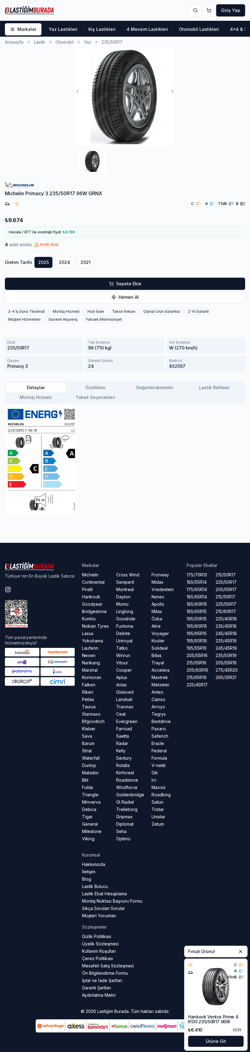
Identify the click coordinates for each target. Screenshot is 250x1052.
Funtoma (124, 626)
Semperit (125, 582)
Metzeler (161, 684)
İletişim (88, 871)
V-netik (159, 765)
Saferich (160, 736)
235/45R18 (226, 626)
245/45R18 (226, 633)
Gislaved (125, 692)
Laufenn (90, 648)
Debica (89, 809)
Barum (88, 743)
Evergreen (127, 721)
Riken (87, 692)
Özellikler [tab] (95, 387)
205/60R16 (197, 670)
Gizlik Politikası (96, 936)
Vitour (122, 662)
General (90, 824)
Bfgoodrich (93, 721)
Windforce (127, 787)
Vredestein (163, 589)
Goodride (125, 618)
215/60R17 (226, 611)
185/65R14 (197, 596)
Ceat (121, 714)
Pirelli (87, 589)
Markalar (26, 29)
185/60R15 (197, 604)
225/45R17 (197, 684)
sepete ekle (128, 283)
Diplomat (125, 824)
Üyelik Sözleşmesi (100, 943)
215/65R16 (197, 677)
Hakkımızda (93, 864)
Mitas (157, 611)
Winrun (123, 655)
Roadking (161, 794)
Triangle (90, 794)
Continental (93, 582)
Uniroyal (124, 640)
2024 (64, 262)
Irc (154, 780)
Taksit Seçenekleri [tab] (95, 397)
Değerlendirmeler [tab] (154, 387)
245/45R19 (226, 648)
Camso (158, 699)
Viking (88, 838)
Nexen (88, 655)
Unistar (158, 816)
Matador (90, 772)
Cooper (124, 670)
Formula (159, 758)
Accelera (161, 670)
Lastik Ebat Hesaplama (104, 893)
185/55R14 (197, 582)
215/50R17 (226, 574)
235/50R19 (226, 655)
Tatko (122, 648)
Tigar (87, 816)
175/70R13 (197, 574)
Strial (87, 750)
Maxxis (159, 787)
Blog (86, 879)
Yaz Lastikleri (63, 29)
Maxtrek (160, 677)
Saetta (122, 736)
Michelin (90, 574)
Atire (156, 626)
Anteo (157, 692)
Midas (157, 582)
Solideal (160, 648)
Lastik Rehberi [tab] (214, 387)
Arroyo (158, 706)
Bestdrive (161, 721)
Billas (157, 655)
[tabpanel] (125, 459)
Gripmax (124, 816)
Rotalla (123, 765)
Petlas (88, 699)
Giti (155, 772)
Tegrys (159, 714)
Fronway (160, 574)
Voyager (160, 633)
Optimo (123, 838)
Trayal (158, 662)
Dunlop (89, 765)
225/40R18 (226, 618)
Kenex (158, 596)
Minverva (91, 802)
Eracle (158, 743)
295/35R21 (226, 677)
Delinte (123, 633)
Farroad (124, 728)
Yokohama (92, 640)
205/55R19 (226, 662)
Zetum (158, 824)
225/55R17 (226, 604)
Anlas (121, 684)
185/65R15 (197, 611)
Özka (157, 618)
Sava (87, 736)
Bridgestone (94, 611)
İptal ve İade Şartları (102, 980)
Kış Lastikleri (102, 29)
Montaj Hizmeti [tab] (36, 397)
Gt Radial (125, 802)
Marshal (90, 670)
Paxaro (159, 728)
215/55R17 (225, 596)
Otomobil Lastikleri (199, 29)
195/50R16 (197, 640)
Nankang (91, 662)
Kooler (158, 640)
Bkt (85, 780)
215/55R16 (196, 662)
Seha (121, 831)
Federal (159, 750)
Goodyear (92, 604)
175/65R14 (197, 589)
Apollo (158, 604)
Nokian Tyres (95, 626)
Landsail (124, 699)
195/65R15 (197, 633)
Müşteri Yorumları (99, 915)
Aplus (121, 677)
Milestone (92, 831)
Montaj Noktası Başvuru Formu (112, 901)
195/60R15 (197, 626)
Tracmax (125, 706)
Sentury (124, 758)
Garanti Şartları (96, 987)
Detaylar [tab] (36, 387)
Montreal (125, 589)
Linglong (124, 611)
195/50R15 (197, 618)
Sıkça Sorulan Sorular (103, 908)
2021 (85, 262)
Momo (122, 604)
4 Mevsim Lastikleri (147, 29)
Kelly (121, 750)
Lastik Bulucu (95, 886)
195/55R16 (197, 648)
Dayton (123, 596)
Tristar (158, 809)
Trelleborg (127, 809)
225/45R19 (226, 640)
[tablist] (125, 393)
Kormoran (91, 677)
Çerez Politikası (97, 958)
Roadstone (127, 780)
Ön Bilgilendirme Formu (105, 973)
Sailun (157, 802)
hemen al (129, 297)
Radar (122, 743)
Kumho (89, 618)
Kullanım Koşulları (99, 951)
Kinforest (125, 772)
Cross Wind (127, 574)
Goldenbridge (130, 794)
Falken (88, 684)
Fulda (87, 787)
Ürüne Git (216, 1041)
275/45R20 (227, 670)
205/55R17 (226, 589)
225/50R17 (226, 582)
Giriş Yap (230, 10)
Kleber (88, 728)
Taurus (89, 706)
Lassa (87, 633)
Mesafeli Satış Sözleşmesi (108, 965)
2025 (43, 262)
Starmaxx (91, 714)
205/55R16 (197, 655)
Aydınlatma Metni (99, 995)
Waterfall (91, 758)
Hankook (91, 596)
